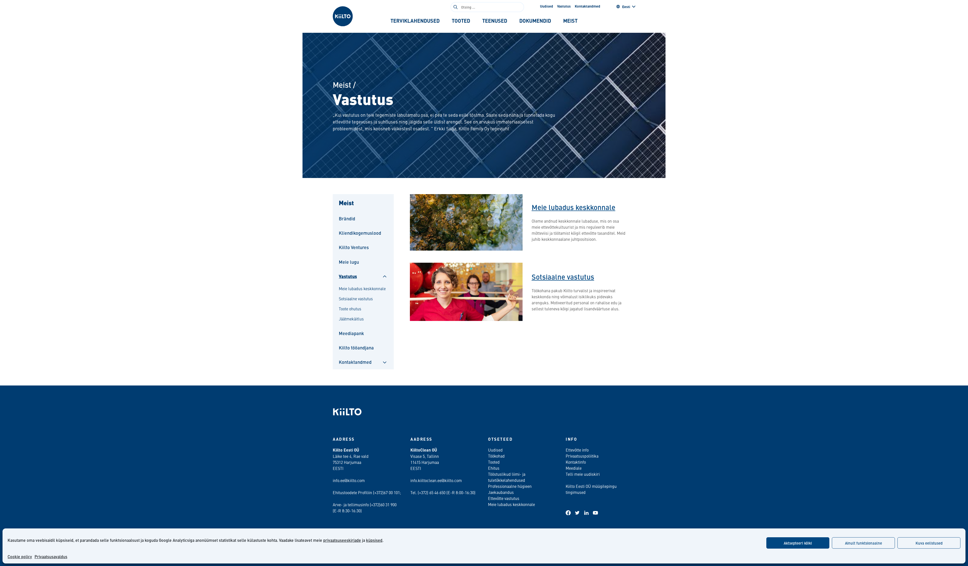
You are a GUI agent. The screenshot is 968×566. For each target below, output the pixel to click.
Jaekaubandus (501, 492)
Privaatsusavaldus (51, 556)
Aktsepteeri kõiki (798, 543)
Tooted (494, 462)
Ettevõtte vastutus (503, 498)
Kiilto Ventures (354, 247)
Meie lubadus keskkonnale (362, 288)
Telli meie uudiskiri (583, 474)
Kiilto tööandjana (356, 347)
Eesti (626, 6)
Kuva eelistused (929, 543)
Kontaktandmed (587, 6)
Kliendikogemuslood (360, 233)
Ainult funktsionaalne (863, 543)
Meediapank (351, 333)
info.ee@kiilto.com (349, 480)
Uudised (546, 6)
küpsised (374, 540)
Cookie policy (20, 556)
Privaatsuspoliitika (582, 456)
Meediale (574, 468)
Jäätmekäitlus (351, 318)
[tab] (415, 20)
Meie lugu (349, 262)
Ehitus (493, 468)
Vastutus (564, 6)
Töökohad (496, 456)
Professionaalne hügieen (510, 486)
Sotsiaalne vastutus (356, 298)
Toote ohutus (350, 308)
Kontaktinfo (576, 462)
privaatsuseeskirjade (342, 540)
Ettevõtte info (577, 450)
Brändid (347, 218)
